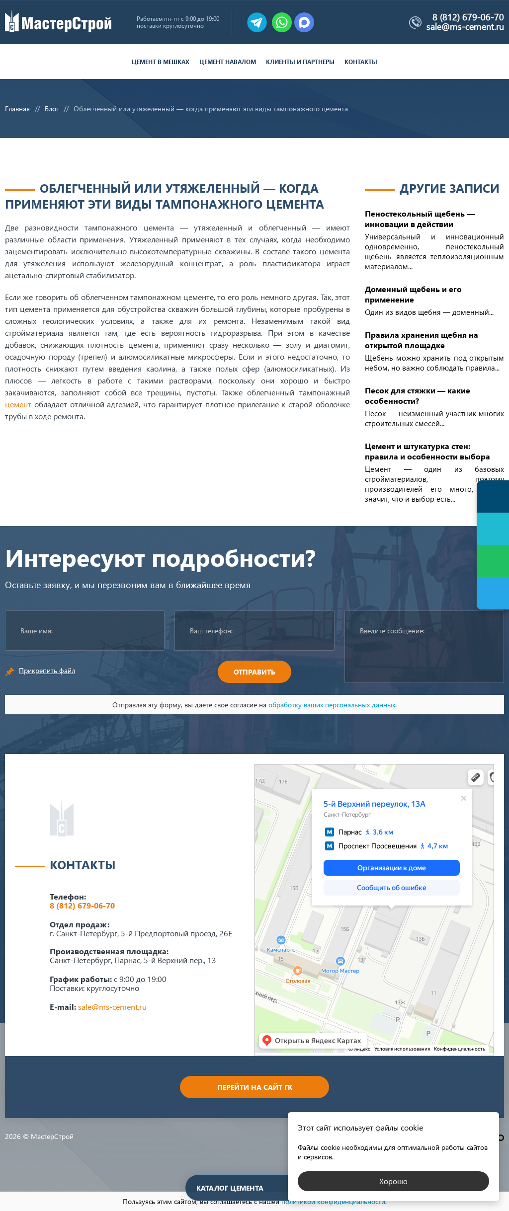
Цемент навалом (227, 62)
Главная (17, 108)
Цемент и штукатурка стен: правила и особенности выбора (427, 451)
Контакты (360, 62)
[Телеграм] (493, 593)
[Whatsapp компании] (282, 22)
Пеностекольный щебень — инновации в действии (420, 218)
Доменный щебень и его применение (413, 294)
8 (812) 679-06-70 (468, 16)
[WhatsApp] (493, 561)
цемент (18, 404)
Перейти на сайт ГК (254, 1087)
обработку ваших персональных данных (331, 704)
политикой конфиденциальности (333, 1201)
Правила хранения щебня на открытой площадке (421, 339)
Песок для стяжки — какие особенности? (417, 395)
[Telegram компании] (257, 22)
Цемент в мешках (160, 62)
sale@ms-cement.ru (465, 26)
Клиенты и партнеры (300, 62)
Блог (52, 108)
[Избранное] (493, 529)
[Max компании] (304, 22)
